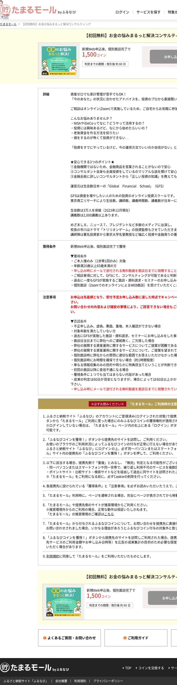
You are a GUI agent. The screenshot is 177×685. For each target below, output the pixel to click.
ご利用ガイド (138, 637)
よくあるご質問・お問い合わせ (71, 637)
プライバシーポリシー (108, 681)
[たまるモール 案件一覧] (38, 10)
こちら (109, 514)
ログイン (122, 12)
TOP (128, 667)
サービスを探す (148, 12)
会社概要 (61, 681)
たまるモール (8, 24)
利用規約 (52, 556)
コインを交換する (151, 667)
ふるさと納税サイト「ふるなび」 (25, 681)
